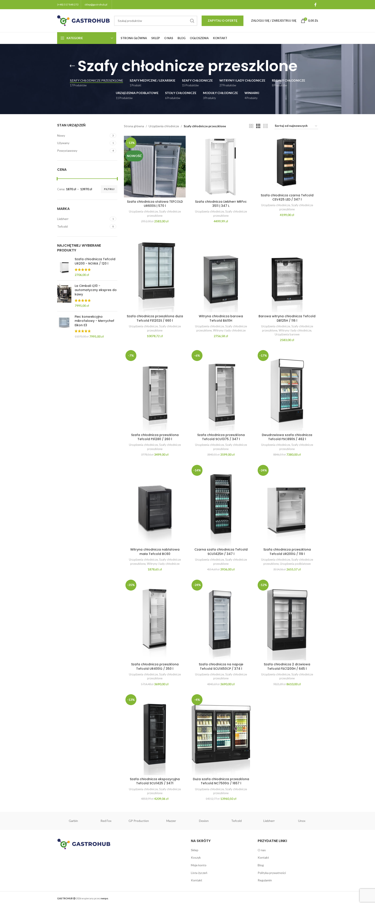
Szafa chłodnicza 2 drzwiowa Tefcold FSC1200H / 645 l (287, 666)
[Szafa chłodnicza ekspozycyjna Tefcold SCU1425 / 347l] (155, 734)
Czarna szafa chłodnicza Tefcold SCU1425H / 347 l (221, 551)
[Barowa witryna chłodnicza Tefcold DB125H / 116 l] (287, 271)
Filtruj (109, 189)
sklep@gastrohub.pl (96, 4)
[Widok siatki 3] (258, 126)
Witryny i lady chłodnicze (229, 330)
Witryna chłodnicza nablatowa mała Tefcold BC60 (155, 551)
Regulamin (265, 880)
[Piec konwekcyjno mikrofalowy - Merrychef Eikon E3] (64, 327)
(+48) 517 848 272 (68, 4)
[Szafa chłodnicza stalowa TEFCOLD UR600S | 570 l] (155, 166)
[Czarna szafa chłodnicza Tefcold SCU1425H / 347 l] (221, 504)
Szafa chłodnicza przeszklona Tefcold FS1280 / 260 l (155, 437)
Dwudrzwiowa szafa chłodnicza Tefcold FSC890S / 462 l (287, 437)
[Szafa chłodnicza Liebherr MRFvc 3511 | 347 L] (221, 166)
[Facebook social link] (315, 4)
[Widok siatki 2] (251, 126)
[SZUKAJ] (192, 21)
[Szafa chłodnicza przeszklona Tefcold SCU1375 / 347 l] (221, 390)
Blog (261, 865)
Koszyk (196, 857)
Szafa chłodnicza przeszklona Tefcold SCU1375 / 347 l (221, 437)
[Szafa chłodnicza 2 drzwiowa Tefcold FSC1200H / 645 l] (287, 619)
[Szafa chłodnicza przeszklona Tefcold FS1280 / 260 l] (155, 390)
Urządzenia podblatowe (295, 563)
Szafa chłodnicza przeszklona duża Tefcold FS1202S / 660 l (155, 318)
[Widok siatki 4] (265, 126)
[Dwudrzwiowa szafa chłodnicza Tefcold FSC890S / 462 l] (287, 390)
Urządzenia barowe (287, 334)
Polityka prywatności (272, 873)
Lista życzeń (199, 873)
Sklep (194, 850)
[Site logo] (83, 20)
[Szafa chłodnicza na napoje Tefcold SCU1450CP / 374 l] (221, 619)
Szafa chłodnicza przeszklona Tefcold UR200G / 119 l (287, 551)
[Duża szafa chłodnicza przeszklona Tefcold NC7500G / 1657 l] (221, 734)
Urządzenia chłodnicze (164, 126)
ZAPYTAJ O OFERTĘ (222, 20)
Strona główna (134, 126)
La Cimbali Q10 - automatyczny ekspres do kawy (96, 290)
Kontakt (196, 880)
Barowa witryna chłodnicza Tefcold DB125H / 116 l (287, 318)
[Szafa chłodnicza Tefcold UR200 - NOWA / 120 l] (64, 267)
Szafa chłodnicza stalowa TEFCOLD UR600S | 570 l (155, 203)
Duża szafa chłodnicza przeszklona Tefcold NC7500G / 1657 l (221, 781)
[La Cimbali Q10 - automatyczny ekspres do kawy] (64, 296)
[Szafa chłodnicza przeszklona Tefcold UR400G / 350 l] (155, 619)
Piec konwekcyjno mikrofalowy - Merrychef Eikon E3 (94, 321)
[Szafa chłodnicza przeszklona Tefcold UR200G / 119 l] (287, 504)
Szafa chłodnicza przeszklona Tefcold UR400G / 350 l (155, 666)
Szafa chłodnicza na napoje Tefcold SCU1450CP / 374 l (221, 666)
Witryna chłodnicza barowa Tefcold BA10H (221, 318)
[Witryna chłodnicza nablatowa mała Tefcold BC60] (155, 504)
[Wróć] (72, 66)
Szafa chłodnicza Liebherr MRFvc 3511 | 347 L (221, 203)
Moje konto (198, 865)
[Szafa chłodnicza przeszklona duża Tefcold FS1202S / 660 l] (155, 271)
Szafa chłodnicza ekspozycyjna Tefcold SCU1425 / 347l (155, 781)
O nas (262, 850)
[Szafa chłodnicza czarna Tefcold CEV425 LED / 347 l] (287, 163)
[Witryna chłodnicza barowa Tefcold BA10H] (221, 271)
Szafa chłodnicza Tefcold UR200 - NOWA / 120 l (95, 261)
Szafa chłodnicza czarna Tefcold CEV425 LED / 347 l (287, 197)
